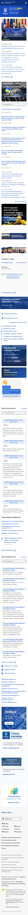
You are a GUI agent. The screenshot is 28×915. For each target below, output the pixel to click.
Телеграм (18, 831)
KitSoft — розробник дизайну (12, 907)
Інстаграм (6, 829)
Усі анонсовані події (7, 292)
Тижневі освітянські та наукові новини (11, 109)
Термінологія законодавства (10, 695)
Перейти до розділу (7, 550)
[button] (5, 29)
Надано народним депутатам (10, 523)
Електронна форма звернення (9, 840)
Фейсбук (6, 823)
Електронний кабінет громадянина (10, 845)
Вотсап (17, 829)
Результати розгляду (9, 328)
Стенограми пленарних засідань (12, 333)
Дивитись (9, 723)
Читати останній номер (10, 748)
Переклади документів (8, 682)
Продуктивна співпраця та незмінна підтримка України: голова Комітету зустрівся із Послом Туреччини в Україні (13, 118)
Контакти (4, 848)
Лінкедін (5, 831)
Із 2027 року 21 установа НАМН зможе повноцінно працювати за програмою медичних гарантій (12, 176)
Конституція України (11, 666)
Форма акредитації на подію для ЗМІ (11, 843)
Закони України (10, 673)
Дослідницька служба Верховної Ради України (12, 867)
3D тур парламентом (12, 354)
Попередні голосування (17, 322)
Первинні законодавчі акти (9, 688)
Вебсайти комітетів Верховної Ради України (12, 855)
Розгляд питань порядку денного (12, 336)
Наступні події (21, 262)
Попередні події (7, 262)
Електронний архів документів (9, 864)
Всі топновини (6, 77)
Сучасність (9, 361)
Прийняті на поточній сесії (9, 533)
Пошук (24, 408)
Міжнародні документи (8, 679)
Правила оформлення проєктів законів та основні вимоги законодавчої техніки (13, 540)
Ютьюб (18, 826)
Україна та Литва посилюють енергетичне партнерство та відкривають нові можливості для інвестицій (14, 184)
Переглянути (5, 305)
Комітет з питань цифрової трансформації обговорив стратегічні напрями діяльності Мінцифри (12, 152)
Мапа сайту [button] (6, 813)
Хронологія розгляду (9, 326)
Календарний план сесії (11, 318)
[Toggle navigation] (2, 2)
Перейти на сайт (8, 774)
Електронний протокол (10, 331)
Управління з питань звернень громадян (11, 837)
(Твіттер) (5, 826)
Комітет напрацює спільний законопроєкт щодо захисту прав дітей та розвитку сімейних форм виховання (14, 163)
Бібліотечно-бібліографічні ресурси (10, 862)
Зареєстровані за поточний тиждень (12, 521)
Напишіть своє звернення (11, 396)
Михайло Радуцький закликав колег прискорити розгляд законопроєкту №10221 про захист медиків (13, 129)
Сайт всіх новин (19, 201)
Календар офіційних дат (9, 702)
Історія (8, 357)
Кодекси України (10, 669)
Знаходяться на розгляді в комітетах (12, 530)
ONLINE (20, 8)
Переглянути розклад (10, 313)
